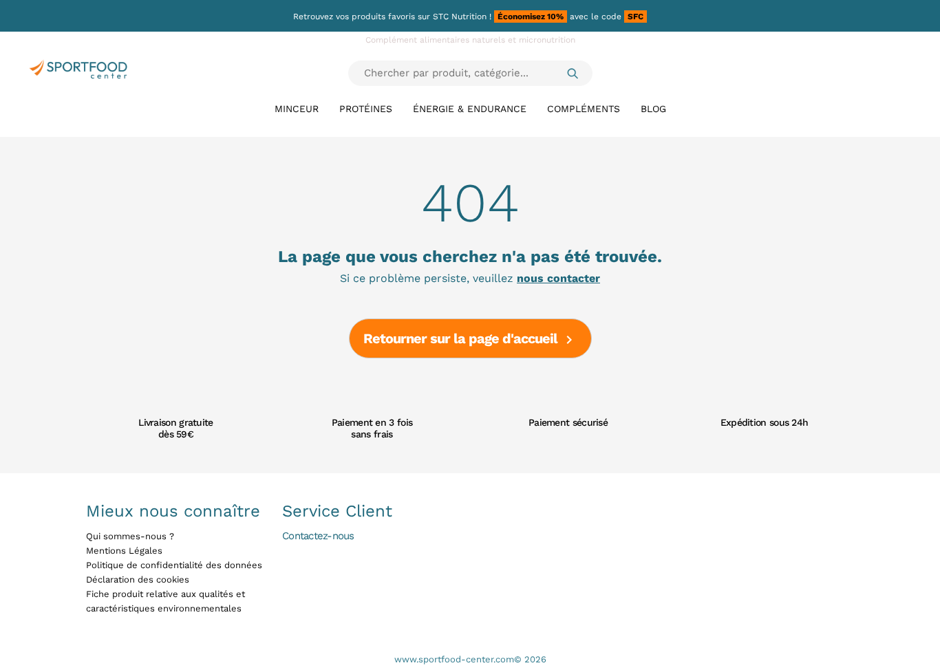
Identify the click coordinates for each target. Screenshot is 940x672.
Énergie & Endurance (469, 108)
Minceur (297, 108)
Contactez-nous (318, 535)
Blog (653, 108)
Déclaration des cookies (137, 579)
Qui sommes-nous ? (130, 536)
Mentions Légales (124, 550)
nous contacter (558, 278)
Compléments (583, 108)
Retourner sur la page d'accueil (470, 339)
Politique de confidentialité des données (174, 565)
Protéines (365, 108)
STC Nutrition (460, 16)
